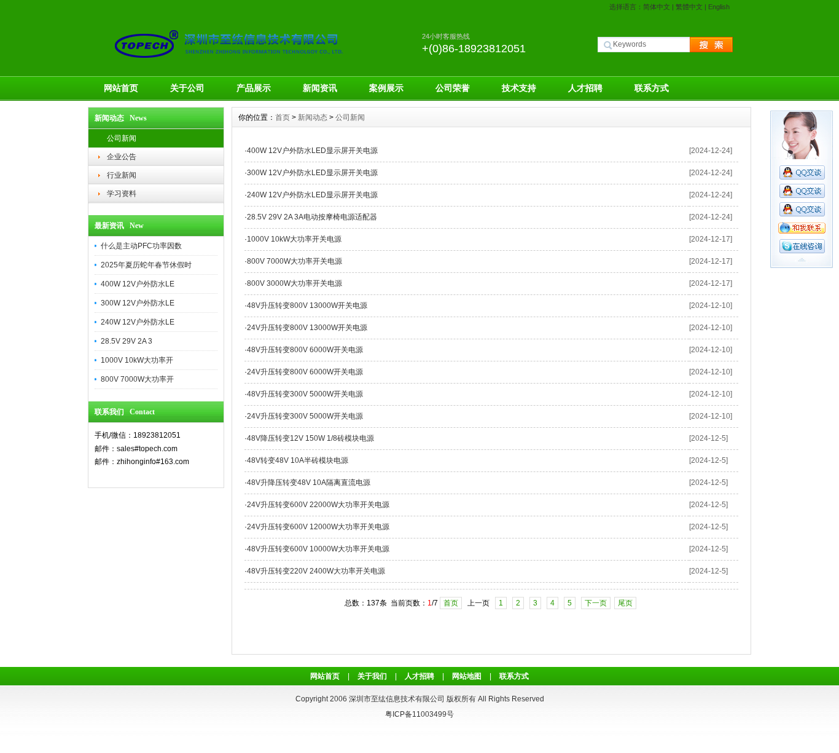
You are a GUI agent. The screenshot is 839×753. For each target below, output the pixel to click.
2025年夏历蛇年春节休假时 (146, 265)
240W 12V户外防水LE (137, 322)
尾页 (625, 603)
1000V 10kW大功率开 (137, 360)
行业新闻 (121, 175)
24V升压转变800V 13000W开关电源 (307, 327)
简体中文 (656, 6)
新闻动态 (312, 117)
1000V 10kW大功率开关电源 (294, 239)
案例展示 (386, 88)
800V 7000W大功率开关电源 (294, 261)
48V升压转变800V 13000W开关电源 (307, 305)
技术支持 (519, 88)
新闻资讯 (320, 88)
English (719, 6)
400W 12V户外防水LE (137, 284)
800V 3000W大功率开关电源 (294, 283)
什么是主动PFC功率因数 (141, 246)
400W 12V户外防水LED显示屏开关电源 (312, 150)
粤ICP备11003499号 (419, 714)
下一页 (596, 603)
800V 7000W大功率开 (137, 379)
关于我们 (372, 676)
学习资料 (121, 193)
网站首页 (121, 88)
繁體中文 (689, 6)
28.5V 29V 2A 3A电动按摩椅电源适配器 (312, 217)
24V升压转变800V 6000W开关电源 (305, 372)
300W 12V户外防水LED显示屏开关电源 (312, 172)
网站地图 (467, 676)
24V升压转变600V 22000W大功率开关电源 (318, 504)
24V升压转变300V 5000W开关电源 (305, 416)
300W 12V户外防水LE (137, 303)
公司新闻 (121, 138)
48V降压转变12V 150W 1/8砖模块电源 (310, 438)
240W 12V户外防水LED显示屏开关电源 (312, 195)
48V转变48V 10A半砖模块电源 (297, 460)
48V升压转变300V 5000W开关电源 (305, 394)
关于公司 (187, 88)
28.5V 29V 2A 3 (126, 341)
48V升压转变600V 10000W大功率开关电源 (318, 549)
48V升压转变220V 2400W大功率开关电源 (316, 571)
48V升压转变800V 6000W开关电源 (305, 349)
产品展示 (253, 88)
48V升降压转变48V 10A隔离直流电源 (308, 482)
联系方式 (651, 88)
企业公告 (121, 156)
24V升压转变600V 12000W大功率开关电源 (318, 526)
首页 (282, 117)
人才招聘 (585, 88)
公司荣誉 (452, 88)
